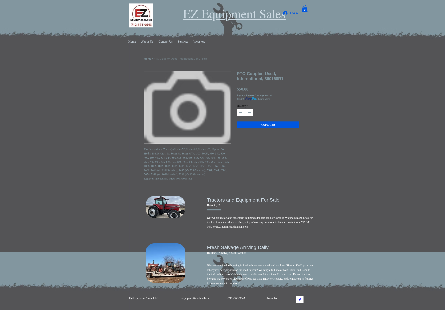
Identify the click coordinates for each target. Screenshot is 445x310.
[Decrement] (239, 112)
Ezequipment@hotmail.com (195, 298)
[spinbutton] (245, 112)
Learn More (264, 98)
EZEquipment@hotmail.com (232, 226)
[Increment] (250, 112)
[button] (305, 8)
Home (147, 58)
